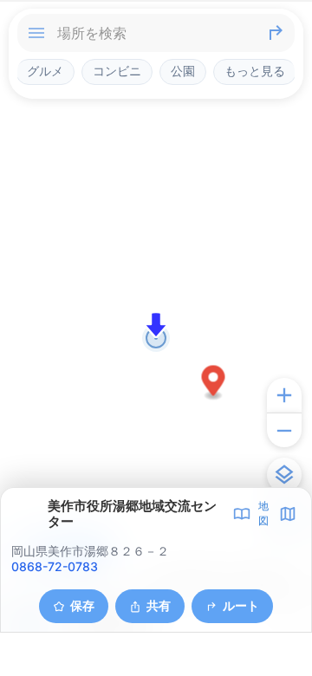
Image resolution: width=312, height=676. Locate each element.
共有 (158, 605)
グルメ (45, 71)
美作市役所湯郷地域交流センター (132, 514)
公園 (183, 71)
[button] (213, 383)
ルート (241, 605)
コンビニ (117, 71)
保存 (82, 605)
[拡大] (284, 395)
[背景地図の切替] (284, 475)
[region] (156, 338)
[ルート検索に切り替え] (275, 33)
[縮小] (284, 430)
